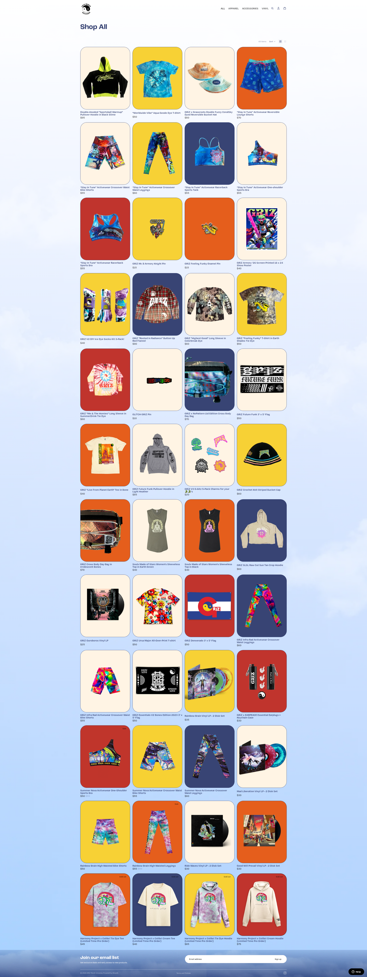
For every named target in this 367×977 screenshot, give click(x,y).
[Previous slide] (189, 78)
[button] (272, 41)
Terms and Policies (183, 973)
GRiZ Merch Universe (95, 973)
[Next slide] (230, 78)
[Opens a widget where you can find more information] (356, 972)
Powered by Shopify (110, 973)
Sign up (278, 959)
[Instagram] (285, 973)
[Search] (272, 8)
